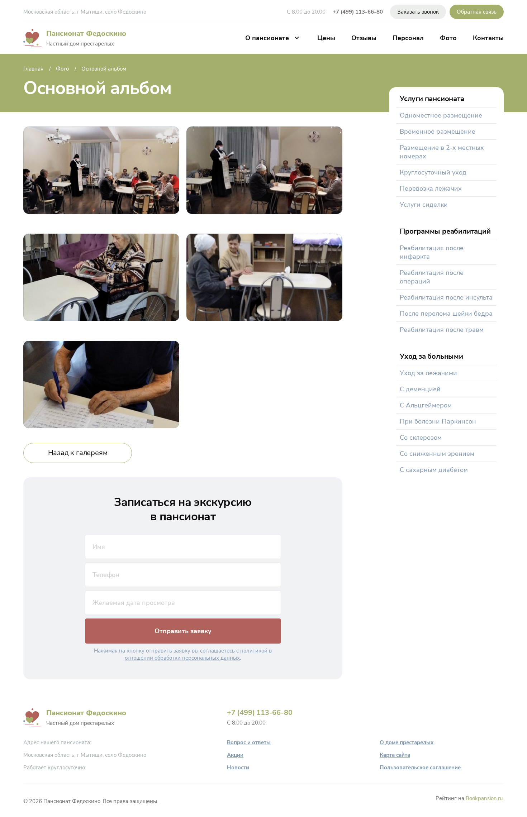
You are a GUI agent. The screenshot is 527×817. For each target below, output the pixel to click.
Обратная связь (477, 11)
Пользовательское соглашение (420, 767)
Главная (33, 68)
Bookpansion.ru (484, 798)
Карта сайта (395, 755)
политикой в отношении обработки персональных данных (198, 654)
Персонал (408, 38)
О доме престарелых (406, 742)
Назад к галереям (78, 453)
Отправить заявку (183, 631)
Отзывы (363, 38)
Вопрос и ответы (249, 742)
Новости (238, 767)
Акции (235, 755)
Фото (448, 38)
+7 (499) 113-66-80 (358, 11)
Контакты (488, 38)
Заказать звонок (418, 11)
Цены (326, 38)
